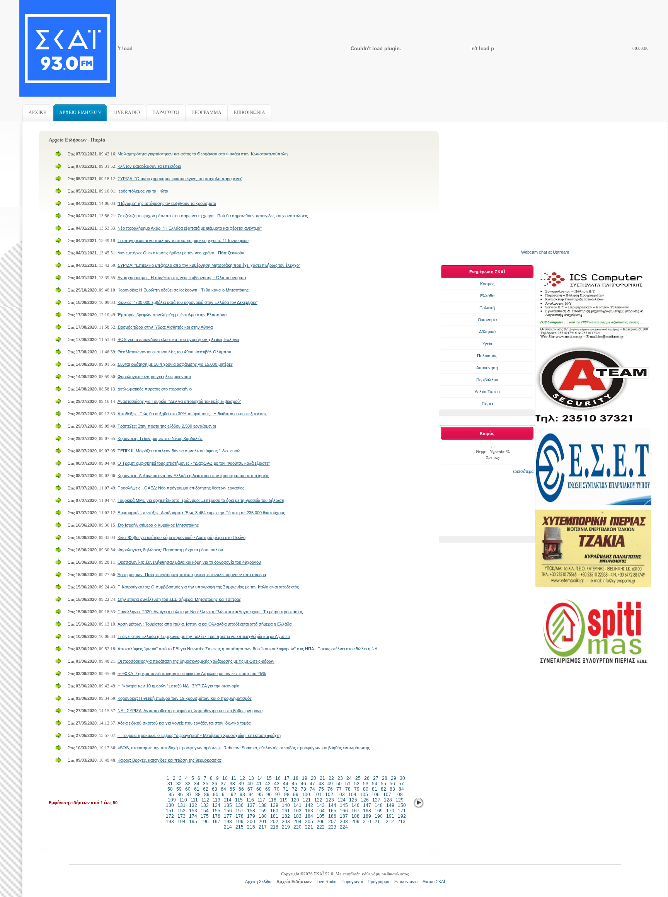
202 (274, 821)
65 (232, 789)
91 (224, 794)
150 (402, 805)
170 (390, 810)
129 (399, 800)
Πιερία (487, 403)
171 (402, 810)
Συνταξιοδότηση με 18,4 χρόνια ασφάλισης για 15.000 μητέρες (175, 364)
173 (181, 816)
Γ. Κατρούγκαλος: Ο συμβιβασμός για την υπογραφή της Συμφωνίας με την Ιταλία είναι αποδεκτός (208, 587)
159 (263, 810)
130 (170, 805)
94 (251, 794)
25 (358, 778)
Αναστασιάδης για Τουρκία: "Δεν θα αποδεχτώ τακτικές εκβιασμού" (179, 401)
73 (303, 789)
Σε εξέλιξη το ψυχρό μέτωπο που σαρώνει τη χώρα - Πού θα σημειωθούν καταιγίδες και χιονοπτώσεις (213, 215)
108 (399, 794)
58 (170, 789)
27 (375, 778)
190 (379, 816)
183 (297, 816)
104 (352, 794)
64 (223, 789)
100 (306, 794)
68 (259, 789)
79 (357, 789)
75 (321, 789)
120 (295, 800)
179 (251, 816)
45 (294, 783)
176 (216, 816)
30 (402, 778)
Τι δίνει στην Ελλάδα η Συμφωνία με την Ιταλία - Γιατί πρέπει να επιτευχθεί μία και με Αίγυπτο (204, 636)
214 (228, 827)
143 (321, 805)
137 (251, 805)
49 (330, 783)
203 (286, 821)
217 (263, 827)
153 (193, 810)
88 (198, 794)
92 (233, 794)
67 (250, 789)
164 (321, 810)
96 (269, 794)
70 (276, 789)
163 (309, 810)
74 (312, 789)
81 (374, 789)
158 (251, 810)
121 (307, 800)
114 (228, 800)
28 (384, 778)
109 (172, 800)
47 (312, 783)
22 (331, 778)
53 (365, 783)
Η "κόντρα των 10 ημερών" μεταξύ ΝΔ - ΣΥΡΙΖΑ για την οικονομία (178, 686)
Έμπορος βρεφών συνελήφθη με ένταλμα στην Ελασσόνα (172, 314)
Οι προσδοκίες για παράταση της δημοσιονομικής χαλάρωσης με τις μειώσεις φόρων (196, 661)
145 (344, 805)
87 (189, 794)
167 (355, 810)
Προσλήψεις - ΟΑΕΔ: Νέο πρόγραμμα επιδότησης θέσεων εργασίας (181, 488)
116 (250, 800)
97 (278, 794)
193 (170, 821)
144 (332, 805)
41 (259, 783)
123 (330, 800)
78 (348, 789)
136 (239, 805)
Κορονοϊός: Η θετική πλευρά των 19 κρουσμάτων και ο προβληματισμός (185, 698)
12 (242, 778)
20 (313, 778)
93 (242, 794)
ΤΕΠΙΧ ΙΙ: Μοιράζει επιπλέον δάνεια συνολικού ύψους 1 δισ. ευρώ (179, 450)
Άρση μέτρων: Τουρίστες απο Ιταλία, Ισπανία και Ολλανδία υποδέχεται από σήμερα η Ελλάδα (204, 624)
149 (390, 805)
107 (387, 794)
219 (286, 827)
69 (268, 789)
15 (269, 778)
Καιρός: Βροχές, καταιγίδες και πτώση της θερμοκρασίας (170, 760)
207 (332, 821)
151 (170, 810)
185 (321, 816)
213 (401, 821)
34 (196, 783)
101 (318, 794)
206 (321, 821)
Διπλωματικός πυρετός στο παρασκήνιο (155, 389)
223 (332, 827)
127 (376, 800)
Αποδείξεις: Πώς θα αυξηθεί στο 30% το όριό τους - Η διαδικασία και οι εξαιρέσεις (192, 413)
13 (251, 778)
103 (341, 794)
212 (390, 821)
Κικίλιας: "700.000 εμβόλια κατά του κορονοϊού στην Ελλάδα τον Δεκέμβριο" (187, 302)
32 (179, 783)
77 (339, 789)
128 (388, 800)
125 (353, 800)
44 (285, 783)
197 (216, 821)
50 (339, 783)
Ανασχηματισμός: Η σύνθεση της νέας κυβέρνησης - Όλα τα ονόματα (182, 277)
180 (263, 816)
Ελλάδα (487, 295)
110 (183, 800)
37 (223, 783)
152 (181, 810)
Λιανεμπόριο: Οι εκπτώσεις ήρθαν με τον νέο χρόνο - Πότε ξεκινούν (181, 253)
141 (297, 805)
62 (205, 789)
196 (205, 821)
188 (355, 816)
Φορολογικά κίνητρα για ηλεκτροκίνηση (154, 376)
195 (193, 821)
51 (348, 783)
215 (239, 827)
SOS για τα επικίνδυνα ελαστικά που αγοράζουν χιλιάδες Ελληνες (179, 339)
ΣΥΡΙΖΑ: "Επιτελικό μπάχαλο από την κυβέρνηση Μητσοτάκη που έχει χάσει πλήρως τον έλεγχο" (209, 265)
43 (276, 783)
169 (379, 810)
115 (239, 800)
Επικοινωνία (406, 881)
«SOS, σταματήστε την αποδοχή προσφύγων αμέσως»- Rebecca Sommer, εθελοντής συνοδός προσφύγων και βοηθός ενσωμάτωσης (244, 747)
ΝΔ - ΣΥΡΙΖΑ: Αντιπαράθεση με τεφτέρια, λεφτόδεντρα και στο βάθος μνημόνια (190, 710)
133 (205, 805)
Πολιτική (487, 307)
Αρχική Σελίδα (258, 881)
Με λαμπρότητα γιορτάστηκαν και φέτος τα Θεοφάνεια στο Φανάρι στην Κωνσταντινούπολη (203, 154)
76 (330, 789)
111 (194, 800)
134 (216, 805)
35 (205, 783)
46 (303, 783)
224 (344, 827)
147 (367, 805)
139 (274, 805)
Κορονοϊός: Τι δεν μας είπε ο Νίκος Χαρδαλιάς (160, 438)
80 (365, 789)
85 (171, 794)
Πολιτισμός (487, 355)
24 (349, 778)
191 (390, 816)
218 (274, 827)
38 (232, 783)
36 (214, 783)
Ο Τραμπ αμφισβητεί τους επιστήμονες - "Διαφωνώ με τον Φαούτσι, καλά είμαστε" (194, 463)
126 (365, 800)
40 (250, 783)
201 (263, 821)
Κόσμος (487, 283)
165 (332, 810)
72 (294, 789)
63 (214, 789)
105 (364, 794)
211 (378, 821)
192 (402, 816)
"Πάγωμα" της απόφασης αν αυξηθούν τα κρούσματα (167, 203)
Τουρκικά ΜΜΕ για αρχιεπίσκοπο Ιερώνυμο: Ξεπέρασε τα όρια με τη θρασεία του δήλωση (201, 500)
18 (295, 778)
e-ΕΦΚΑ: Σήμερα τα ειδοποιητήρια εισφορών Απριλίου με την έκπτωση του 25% (192, 673)
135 (228, 805)
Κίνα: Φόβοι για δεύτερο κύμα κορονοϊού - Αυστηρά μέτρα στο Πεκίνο (181, 537)
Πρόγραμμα (378, 881)
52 (357, 783)
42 (268, 783)
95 (260, 794)
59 (179, 789)
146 (355, 805)
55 (383, 783)
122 (318, 800)
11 (233, 778)
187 (344, 816)
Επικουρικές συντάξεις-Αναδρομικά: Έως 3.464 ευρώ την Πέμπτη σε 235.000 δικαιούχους (201, 512)
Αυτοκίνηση (487, 367)
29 (393, 778)
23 (340, 778)
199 (239, 821)
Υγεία (487, 343)
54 (374, 783)
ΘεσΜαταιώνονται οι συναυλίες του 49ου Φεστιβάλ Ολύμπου (174, 352)
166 (344, 810)
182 (286, 816)
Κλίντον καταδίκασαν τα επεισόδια (149, 166)
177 (228, 816)
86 (180, 794)
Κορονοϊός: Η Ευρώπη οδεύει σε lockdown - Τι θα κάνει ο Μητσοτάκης (183, 290)
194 (181, 821)
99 (295, 794)
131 (181, 805)
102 (329, 794)
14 (260, 778)
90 (215, 794)
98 (287, 794)
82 (383, 789)
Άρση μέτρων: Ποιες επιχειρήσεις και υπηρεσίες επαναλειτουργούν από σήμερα (192, 574)
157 (239, 810)
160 (274, 810)
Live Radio (326, 881)
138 (263, 805)
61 (196, 789)
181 (274, 816)
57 (401, 783)
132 (193, 805)
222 (321, 827)
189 (367, 816)
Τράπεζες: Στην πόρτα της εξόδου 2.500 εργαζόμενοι (167, 426)
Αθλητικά (487, 331)
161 (286, 810)
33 (188, 783)
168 (367, 810)
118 (272, 800)
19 (304, 778)
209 (355, 821)
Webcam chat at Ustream (545, 252)
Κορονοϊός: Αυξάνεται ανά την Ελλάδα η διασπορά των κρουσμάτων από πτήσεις (193, 475)
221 (309, 827)
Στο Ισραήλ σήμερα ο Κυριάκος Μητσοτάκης (158, 525)
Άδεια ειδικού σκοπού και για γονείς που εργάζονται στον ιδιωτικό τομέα (184, 723)
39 (241, 783)
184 (309, 816)
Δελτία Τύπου (487, 391)
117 (261, 800)
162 (297, 810)
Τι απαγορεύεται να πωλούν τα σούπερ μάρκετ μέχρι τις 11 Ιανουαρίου (183, 240)
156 (228, 810)
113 (216, 800)
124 (341, 800)
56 (392, 783)
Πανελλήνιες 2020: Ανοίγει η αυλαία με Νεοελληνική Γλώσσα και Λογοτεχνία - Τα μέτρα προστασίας (210, 611)
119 (284, 800)
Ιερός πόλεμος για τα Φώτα (143, 191)
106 (375, 794)
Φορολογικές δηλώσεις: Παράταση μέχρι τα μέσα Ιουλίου (170, 549)
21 (322, 778)
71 (285, 789)
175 (205, 816)
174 (193, 816)
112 (205, 800)
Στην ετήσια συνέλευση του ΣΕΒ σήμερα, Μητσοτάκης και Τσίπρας (179, 599)
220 (297, 827)
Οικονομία (487, 319)
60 (188, 789)
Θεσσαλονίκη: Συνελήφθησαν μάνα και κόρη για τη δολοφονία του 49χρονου (189, 562)
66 (241, 789)
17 (287, 778)
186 (332, 816)
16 (278, 778)
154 (205, 810)
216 (251, 827)
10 (225, 778)
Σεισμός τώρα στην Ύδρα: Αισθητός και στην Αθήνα (165, 327)
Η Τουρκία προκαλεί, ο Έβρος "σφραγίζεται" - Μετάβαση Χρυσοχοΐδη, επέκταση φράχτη (199, 735)
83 (392, 789)
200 (251, 821)
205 (309, 821)
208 (344, 821)
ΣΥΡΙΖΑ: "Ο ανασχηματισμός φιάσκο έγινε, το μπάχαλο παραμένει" (180, 178)
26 (367, 778)
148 (379, 805)
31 (170, 783)
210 (367, 821)
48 (321, 783)
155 (216, 810)
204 (297, 821)
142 (309, 805)
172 (170, 816)
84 (401, 789)
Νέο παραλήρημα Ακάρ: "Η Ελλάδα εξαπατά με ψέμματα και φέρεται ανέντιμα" (190, 228)
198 (228, 821)
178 (239, 816)
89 (207, 794)
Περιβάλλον (487, 379)
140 (286, 805)
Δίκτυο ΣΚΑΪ (434, 881)
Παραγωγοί (352, 881)
